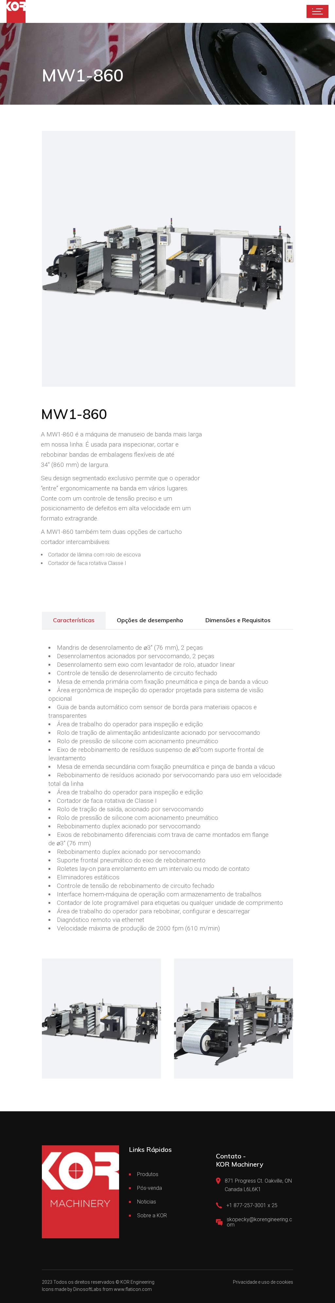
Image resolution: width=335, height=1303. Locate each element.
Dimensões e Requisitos (238, 620)
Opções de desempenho (150, 620)
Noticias (146, 1202)
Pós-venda (149, 1188)
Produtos (147, 1174)
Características (74, 620)
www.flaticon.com (133, 1289)
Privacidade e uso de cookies (263, 1282)
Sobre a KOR (152, 1215)
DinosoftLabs (87, 1289)
